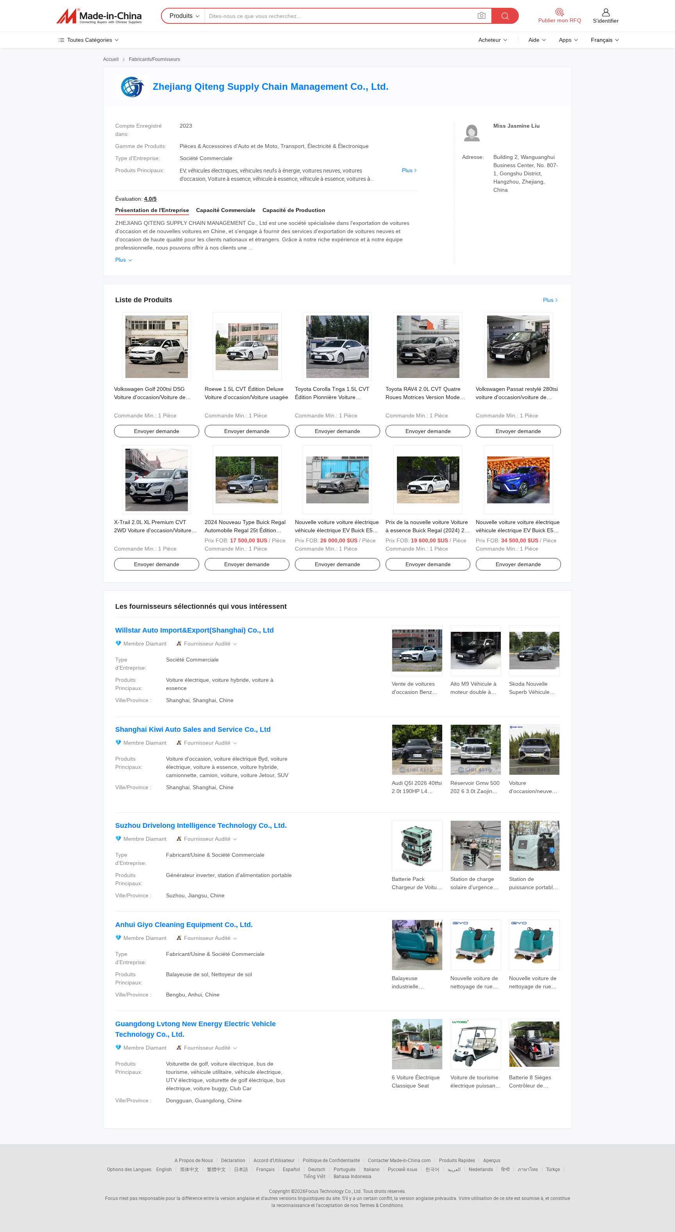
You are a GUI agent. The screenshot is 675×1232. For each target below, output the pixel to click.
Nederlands (481, 1169)
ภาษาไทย (528, 1169)
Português (344, 1169)
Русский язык (402, 1169)
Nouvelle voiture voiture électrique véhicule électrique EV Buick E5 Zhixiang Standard (337, 530)
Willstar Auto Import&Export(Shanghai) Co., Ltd (194, 630)
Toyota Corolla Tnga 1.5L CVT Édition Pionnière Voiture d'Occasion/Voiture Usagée (332, 397)
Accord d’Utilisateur (274, 1160)
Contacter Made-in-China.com (399, 1160)
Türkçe (553, 1169)
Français (265, 1169)
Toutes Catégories (89, 40)
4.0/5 (150, 199)
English (164, 1169)
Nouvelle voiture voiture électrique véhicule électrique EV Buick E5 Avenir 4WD (518, 530)
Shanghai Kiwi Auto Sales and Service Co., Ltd (193, 729)
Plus (407, 170)
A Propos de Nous (194, 1160)
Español (291, 1169)
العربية (454, 1169)
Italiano (372, 1169)
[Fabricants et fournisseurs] (98, 16)
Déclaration (233, 1160)
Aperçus (491, 1160)
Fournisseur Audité (211, 643)
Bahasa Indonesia (352, 1176)
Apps (565, 40)
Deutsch (316, 1169)
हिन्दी (505, 1169)
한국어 (432, 1169)
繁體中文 (216, 1169)
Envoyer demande (156, 431)
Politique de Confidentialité (331, 1160)
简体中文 (189, 1169)
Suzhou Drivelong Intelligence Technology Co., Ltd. (201, 825)
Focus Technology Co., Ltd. (333, 1191)
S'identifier (606, 21)
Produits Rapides (457, 1160)
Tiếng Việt (314, 1176)
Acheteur (490, 40)
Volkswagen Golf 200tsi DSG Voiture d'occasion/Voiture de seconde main (150, 397)
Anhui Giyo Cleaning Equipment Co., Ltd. (184, 925)
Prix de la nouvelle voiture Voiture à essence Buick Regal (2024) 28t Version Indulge (427, 530)
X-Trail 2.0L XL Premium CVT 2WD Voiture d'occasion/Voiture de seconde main (152, 530)
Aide (534, 40)
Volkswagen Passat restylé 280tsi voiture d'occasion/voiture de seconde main (517, 397)
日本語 (241, 1169)
